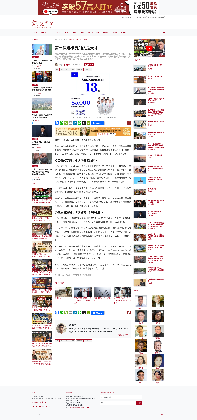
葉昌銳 (150, 69)
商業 (82, 32)
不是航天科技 (152, 189)
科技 (90, 32)
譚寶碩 (150, 125)
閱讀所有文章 (123, 335)
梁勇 (149, 272)
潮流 (65, 39)
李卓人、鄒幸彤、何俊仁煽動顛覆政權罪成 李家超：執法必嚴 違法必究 (42, 171)
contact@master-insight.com (79, 407)
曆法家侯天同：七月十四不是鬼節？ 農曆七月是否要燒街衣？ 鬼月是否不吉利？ (42, 256)
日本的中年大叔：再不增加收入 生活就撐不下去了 (122, 300)
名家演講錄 (36, 57)
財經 (58, 32)
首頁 (56, 39)
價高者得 (79, 69)
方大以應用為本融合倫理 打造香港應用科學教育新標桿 (156, 89)
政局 (35, 32)
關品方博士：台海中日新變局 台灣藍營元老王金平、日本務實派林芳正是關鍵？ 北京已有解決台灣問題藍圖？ (156, 113)
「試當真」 (88, 69)
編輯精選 (151, 181)
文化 (51, 32)
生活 (66, 32)
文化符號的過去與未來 (155, 76)
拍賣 (72, 69)
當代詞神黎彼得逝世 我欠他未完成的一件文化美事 (82, 300)
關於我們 (124, 32)
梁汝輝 (150, 240)
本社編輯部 (38, 66)
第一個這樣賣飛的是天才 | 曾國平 (78, 39)
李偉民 (150, 249)
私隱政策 (162, 414)
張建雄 (150, 157)
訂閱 (139, 403)
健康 (74, 32)
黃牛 (67, 69)
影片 (97, 32)
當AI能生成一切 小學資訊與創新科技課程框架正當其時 (156, 236)
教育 (43, 32)
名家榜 (105, 32)
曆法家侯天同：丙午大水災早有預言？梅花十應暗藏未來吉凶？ (42, 364)
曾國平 (67, 64)
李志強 (150, 191)
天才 (62, 69)
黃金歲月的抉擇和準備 (155, 155)
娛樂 (57, 69)
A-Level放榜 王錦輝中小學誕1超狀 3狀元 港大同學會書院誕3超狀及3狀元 (156, 145)
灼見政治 (35, 84)
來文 (149, 170)
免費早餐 (89, 64)
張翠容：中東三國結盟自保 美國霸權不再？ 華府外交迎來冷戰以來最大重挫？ (42, 310)
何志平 (150, 78)
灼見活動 (114, 32)
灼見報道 (35, 111)
